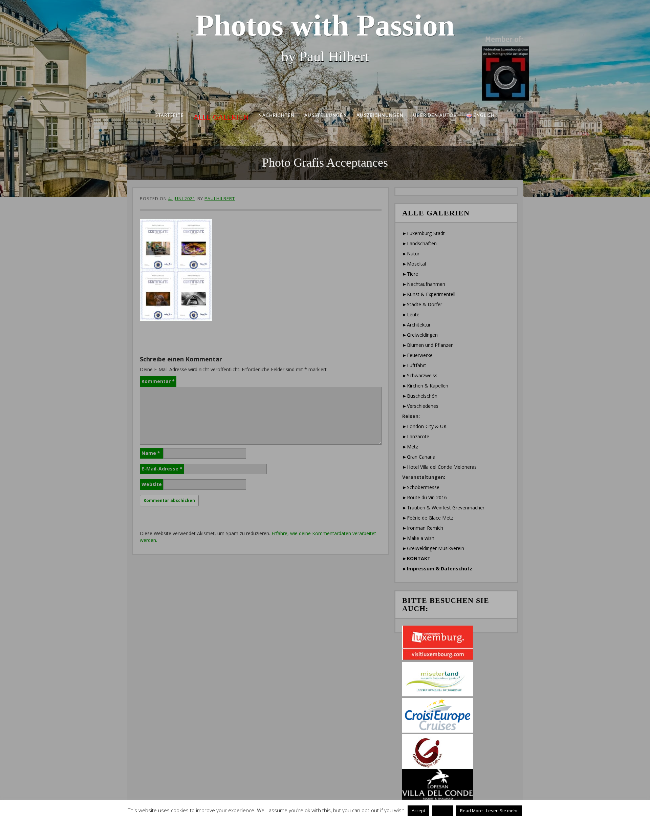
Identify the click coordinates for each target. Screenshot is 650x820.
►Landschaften (419, 243)
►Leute (410, 314)
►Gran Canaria (418, 457)
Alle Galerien (221, 117)
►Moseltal (414, 263)
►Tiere (410, 274)
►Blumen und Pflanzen (428, 345)
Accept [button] (418, 810)
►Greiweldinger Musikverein (433, 548)
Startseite (169, 115)
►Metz (410, 446)
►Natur (410, 253)
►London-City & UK (424, 426)
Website (152, 484)
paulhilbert (219, 198)
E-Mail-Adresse (162, 468)
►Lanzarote (415, 436)
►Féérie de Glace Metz (427, 517)
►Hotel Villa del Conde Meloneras (439, 467)
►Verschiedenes (420, 406)
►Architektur (416, 324)
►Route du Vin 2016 (424, 497)
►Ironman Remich (422, 528)
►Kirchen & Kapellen (425, 385)
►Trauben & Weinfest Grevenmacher (443, 507)
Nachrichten (277, 115)
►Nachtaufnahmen (423, 284)
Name (151, 453)
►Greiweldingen (420, 335)
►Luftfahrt (414, 365)
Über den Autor (434, 115)
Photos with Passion (325, 25)
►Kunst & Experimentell (428, 294)
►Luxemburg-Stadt (423, 233)
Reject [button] (442, 810)
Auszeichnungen (379, 115)
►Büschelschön (419, 396)
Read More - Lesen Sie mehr (489, 810)
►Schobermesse (420, 487)
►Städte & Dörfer (422, 304)
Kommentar (158, 381)
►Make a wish (418, 538)
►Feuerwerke (417, 355)
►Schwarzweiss (419, 375)
